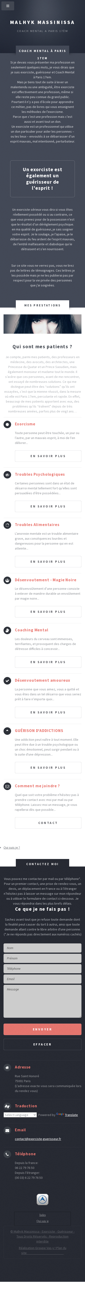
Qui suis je (43, 1221)
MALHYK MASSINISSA (42, 22)
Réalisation (27, 1248)
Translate (71, 1115)
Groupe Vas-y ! (45, 1248)
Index (42, 1215)
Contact (48, 823)
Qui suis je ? (12, 847)
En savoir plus (48, 456)
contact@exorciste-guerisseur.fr (38, 1139)
